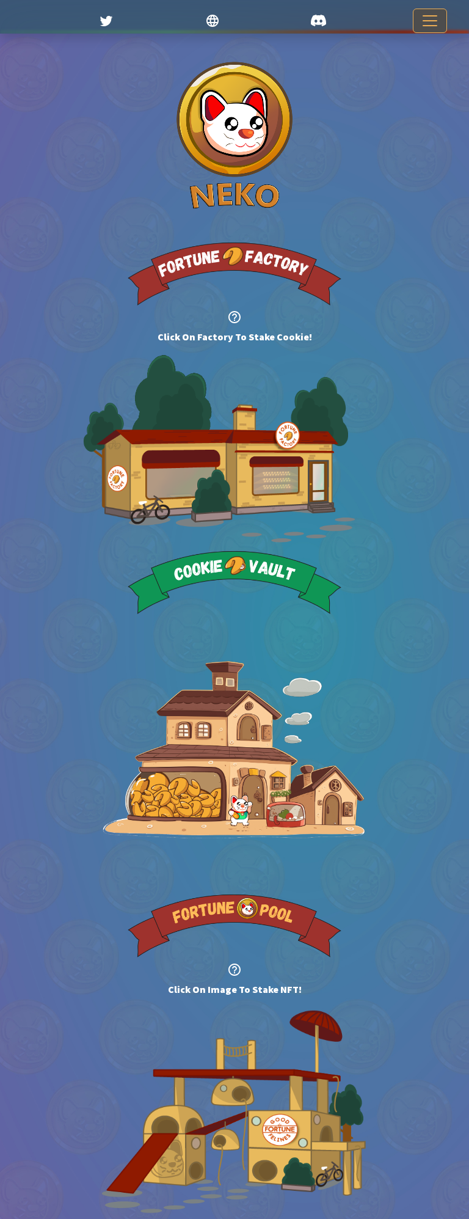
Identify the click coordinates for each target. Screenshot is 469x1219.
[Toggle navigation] (430, 21)
